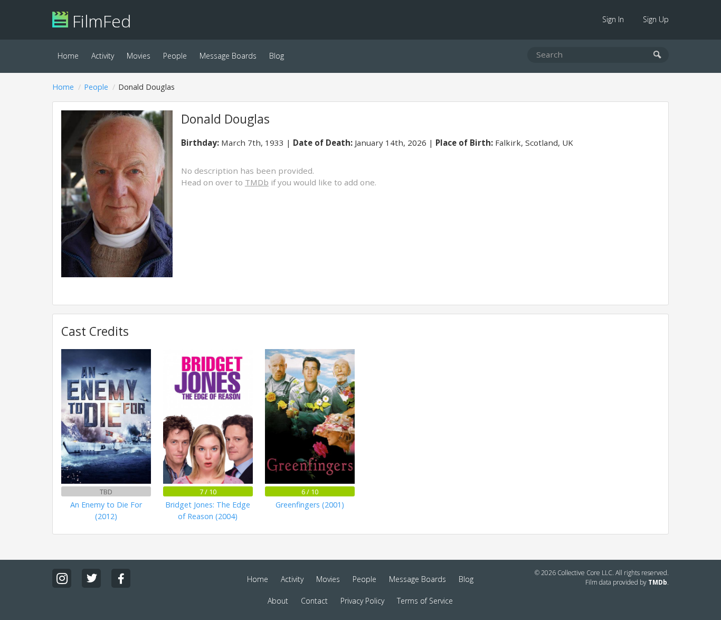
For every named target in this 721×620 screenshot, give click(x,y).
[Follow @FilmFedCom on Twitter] (91, 578)
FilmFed (99, 21)
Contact (314, 601)
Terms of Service (425, 601)
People (175, 56)
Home (68, 56)
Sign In (613, 19)
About (278, 601)
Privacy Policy (362, 601)
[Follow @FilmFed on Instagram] (61, 578)
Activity (102, 56)
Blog (276, 56)
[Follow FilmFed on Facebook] (120, 578)
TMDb (257, 182)
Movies (138, 56)
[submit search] (657, 55)
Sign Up (656, 19)
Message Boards (228, 56)
